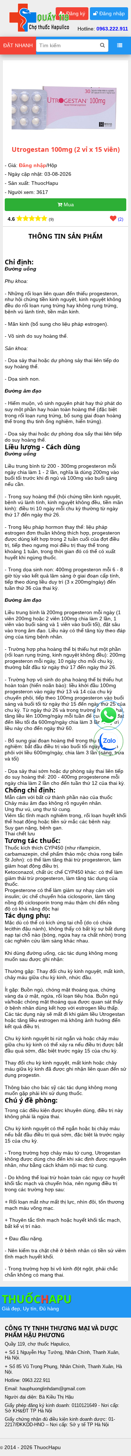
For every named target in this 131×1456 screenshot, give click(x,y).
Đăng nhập (111, 13)
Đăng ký (75, 13)
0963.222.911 (112, 29)
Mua (68, 204)
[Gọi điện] (108, 715)
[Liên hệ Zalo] (108, 741)
